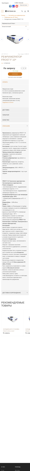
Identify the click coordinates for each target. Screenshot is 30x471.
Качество (5, 120)
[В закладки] (28, 29)
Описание (6, 126)
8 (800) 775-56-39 (19, 3)
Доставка (5, 110)
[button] (25, 68)
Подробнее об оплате (7, 102)
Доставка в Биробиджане (11, 292)
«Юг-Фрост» (4, 54)
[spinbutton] (24, 68)
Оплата (5, 82)
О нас (2, 470)
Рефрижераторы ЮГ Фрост (8, 23)
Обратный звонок (23, 5)
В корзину (15, 74)
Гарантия (5, 115)
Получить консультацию (15, 77)
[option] (15, 39)
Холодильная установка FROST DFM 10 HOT (11, 330)
